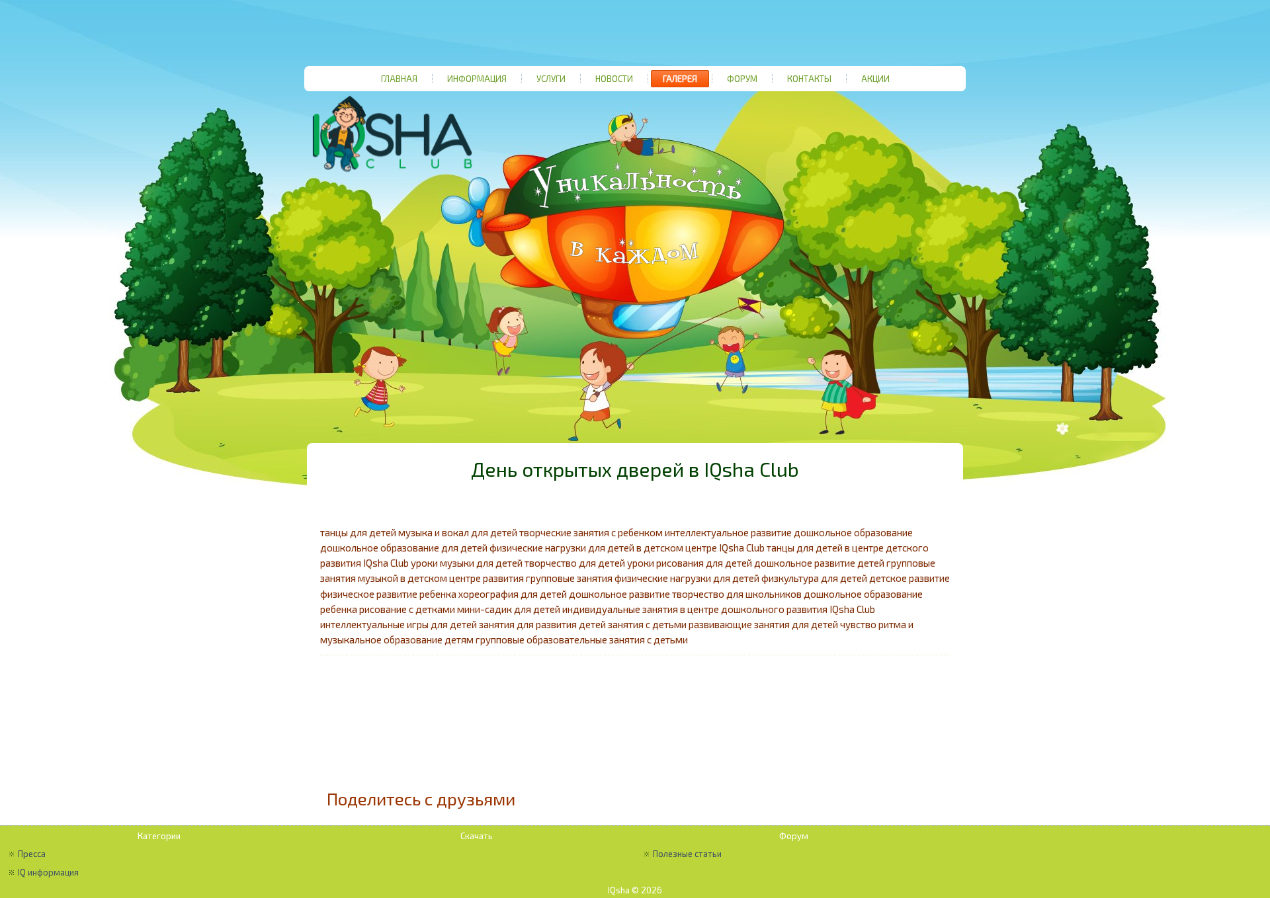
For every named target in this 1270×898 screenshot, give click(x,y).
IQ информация (48, 872)
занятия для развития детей (542, 624)
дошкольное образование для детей (403, 547)
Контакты (809, 78)
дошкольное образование (853, 532)
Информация (477, 78)
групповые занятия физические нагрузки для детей (642, 578)
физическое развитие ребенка (388, 594)
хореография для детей (512, 594)
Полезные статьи (687, 853)
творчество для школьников (737, 594)
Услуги (551, 78)
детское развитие (909, 578)
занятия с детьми (647, 624)
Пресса (32, 853)
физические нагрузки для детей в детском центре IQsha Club (627, 547)
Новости (614, 78)
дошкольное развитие (619, 594)
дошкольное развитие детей (819, 563)
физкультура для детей (814, 578)
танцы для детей (358, 532)
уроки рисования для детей (689, 563)
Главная (399, 78)
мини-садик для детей (508, 609)
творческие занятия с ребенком (591, 532)
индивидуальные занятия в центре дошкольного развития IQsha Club (718, 609)
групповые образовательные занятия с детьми (582, 639)
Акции (875, 78)
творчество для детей (575, 563)
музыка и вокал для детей (457, 532)
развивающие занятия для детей (763, 624)
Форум (742, 78)
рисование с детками (407, 609)
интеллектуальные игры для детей (398, 624)
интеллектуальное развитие (728, 532)
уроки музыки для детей (467, 563)
